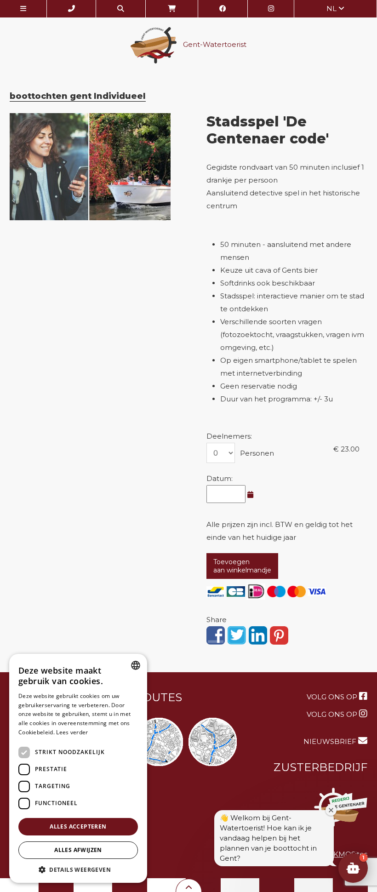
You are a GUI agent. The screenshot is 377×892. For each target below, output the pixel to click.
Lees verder (72, 732)
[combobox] (135, 665)
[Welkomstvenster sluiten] (331, 810)
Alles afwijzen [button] (78, 850)
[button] (353, 868)
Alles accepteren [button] (78, 826)
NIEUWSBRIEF (330, 741)
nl (332, 8)
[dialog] (78, 768)
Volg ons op (333, 696)
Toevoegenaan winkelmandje (242, 566)
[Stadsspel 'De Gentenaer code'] (90, 166)
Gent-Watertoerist (213, 44)
